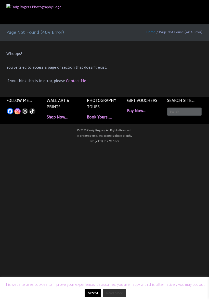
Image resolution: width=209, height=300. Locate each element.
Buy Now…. (136, 110)
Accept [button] (93, 293)
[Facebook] (10, 111)
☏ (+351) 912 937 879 (104, 141)
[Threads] (25, 111)
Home (151, 32)
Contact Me (76, 81)
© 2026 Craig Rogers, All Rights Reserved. (104, 130)
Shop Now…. (57, 117)
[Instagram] (17, 111)
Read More (114, 293)
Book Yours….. (99, 117)
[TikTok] (32, 111)
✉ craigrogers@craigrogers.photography (104, 136)
